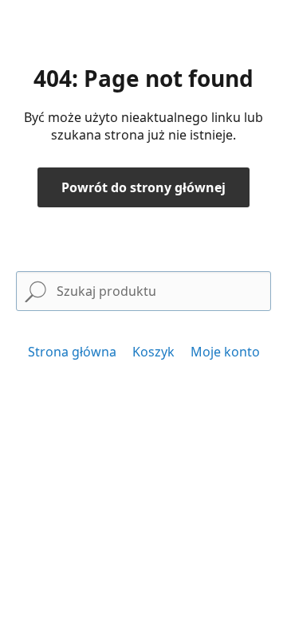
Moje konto (225, 351)
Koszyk (153, 351)
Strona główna (72, 351)
